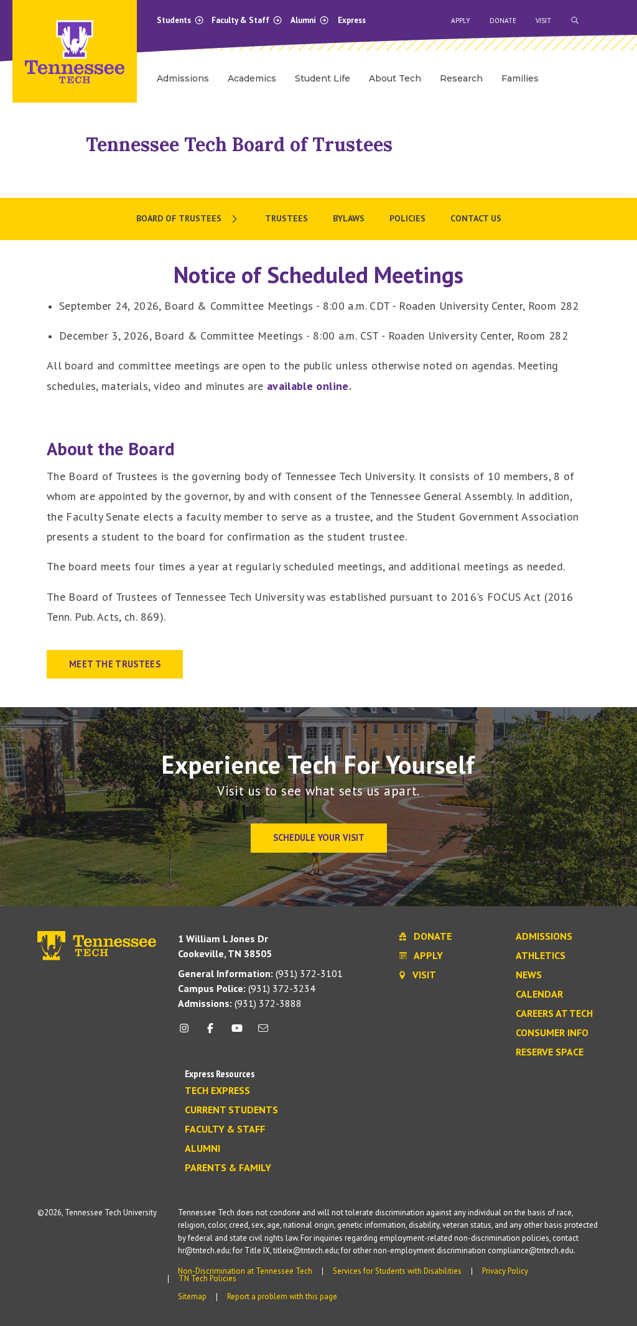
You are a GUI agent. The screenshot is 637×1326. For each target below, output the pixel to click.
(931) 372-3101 (260, 973)
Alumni (304, 20)
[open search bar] (574, 20)
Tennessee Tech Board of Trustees (239, 144)
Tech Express (217, 1090)
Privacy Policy (505, 1271)
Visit (543, 20)
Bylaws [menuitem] (349, 218)
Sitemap (192, 1296)
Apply (460, 20)
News (529, 975)
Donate (503, 20)
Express (352, 20)
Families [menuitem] (520, 78)
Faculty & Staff (241, 20)
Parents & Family (228, 1168)
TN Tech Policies (207, 1278)
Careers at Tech (554, 1013)
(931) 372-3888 (240, 1003)
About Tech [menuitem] (395, 78)
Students (175, 20)
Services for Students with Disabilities (397, 1271)
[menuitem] (188, 219)
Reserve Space (550, 1052)
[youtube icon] (237, 1032)
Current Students (231, 1110)
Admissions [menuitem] (183, 78)
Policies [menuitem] (407, 218)
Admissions (544, 936)
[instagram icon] (187, 1032)
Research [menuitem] (461, 78)
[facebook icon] (210, 1032)
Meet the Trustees (114, 664)
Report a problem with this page (282, 1296)
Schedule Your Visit (319, 837)
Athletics (540, 956)
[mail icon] (263, 1032)
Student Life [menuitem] (322, 78)
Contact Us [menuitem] (475, 218)
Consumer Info (552, 1033)
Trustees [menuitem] (286, 218)
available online (308, 386)
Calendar (539, 994)
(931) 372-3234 (246, 988)
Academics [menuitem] (252, 78)
